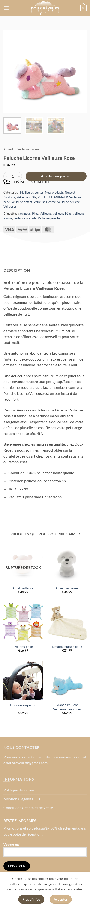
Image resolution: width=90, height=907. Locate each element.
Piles (35, 213)
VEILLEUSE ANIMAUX (53, 197)
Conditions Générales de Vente (28, 807)
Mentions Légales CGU (21, 799)
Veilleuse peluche (68, 202)
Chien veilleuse (67, 588)
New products (54, 192)
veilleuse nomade (25, 218)
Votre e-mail (12, 844)
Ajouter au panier (56, 176)
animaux (25, 213)
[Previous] (11, 71)
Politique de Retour (18, 790)
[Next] (79, 71)
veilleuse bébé (62, 213)
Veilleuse (45, 213)
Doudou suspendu (23, 705)
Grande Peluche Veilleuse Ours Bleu (67, 707)
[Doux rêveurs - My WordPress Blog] (45, 8)
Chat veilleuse (23, 588)
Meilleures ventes (32, 192)
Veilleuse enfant (21, 202)
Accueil (8, 149)
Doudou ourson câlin (67, 647)
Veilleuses (10, 206)
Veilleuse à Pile (26, 197)
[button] (6, 8)
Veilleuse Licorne (28, 149)
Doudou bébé (23, 647)
